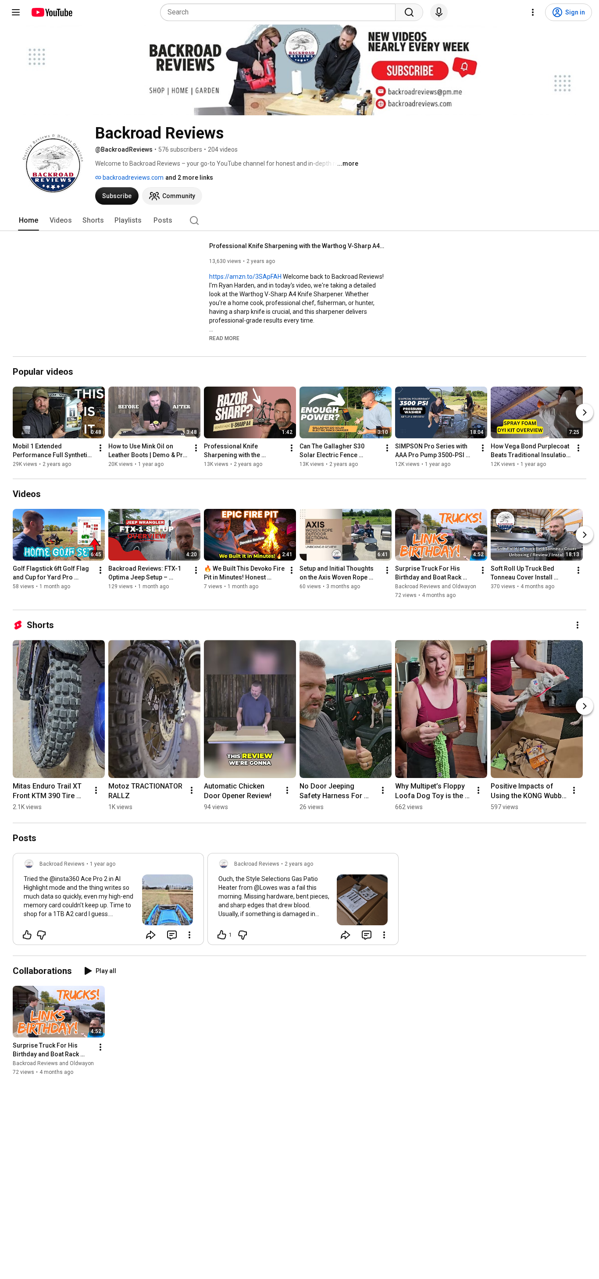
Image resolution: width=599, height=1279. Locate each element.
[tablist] (299, 220)
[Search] (409, 12)
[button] (224, 338)
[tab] (28, 220)
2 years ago (299, 864)
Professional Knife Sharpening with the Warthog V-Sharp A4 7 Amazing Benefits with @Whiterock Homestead (297, 245)
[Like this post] (27, 935)
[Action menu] (189, 935)
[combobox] (280, 12)
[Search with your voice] (439, 12)
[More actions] (100, 448)
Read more (224, 338)
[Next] (584, 412)
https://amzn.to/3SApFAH (245, 276)
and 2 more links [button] (189, 177)
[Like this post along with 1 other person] (222, 935)
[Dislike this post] (41, 935)
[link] (108, 902)
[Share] (151, 935)
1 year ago (102, 864)
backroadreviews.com (132, 177)
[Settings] (533, 12)
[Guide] (16, 12)
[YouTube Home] (51, 12)
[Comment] (172, 935)
